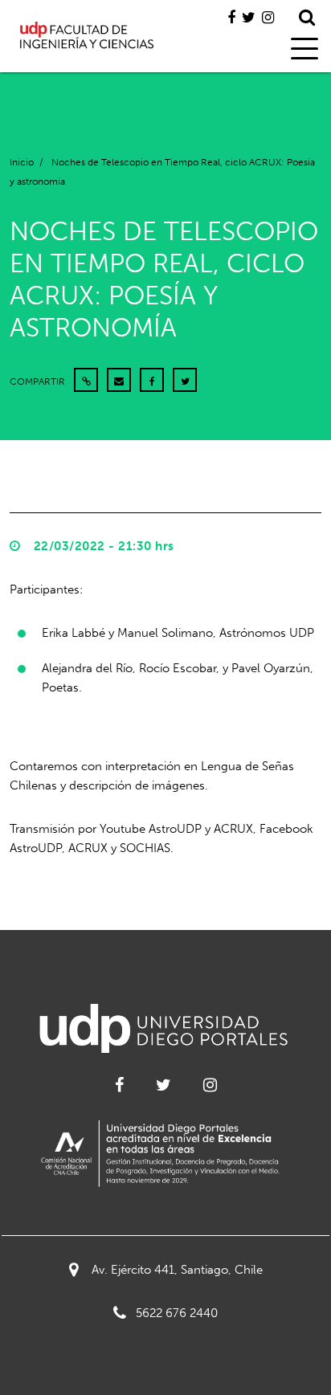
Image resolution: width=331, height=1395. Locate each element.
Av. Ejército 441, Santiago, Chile (177, 1269)
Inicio (22, 162)
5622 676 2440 (177, 1313)
